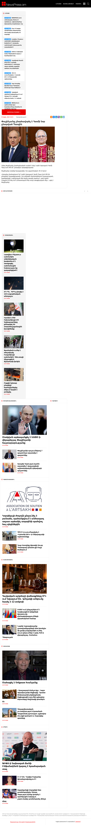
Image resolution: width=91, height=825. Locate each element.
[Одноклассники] (51, 117)
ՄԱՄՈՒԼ (78, 4)
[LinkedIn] (56, 117)
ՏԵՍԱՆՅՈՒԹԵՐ (68, 4)
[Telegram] (64, 117)
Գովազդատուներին (30, 822)
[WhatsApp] (61, 117)
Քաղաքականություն (9, 400)
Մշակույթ (6, 646)
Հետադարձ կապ (14, 822)
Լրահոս (7, 13)
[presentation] (84, 191)
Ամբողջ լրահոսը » (13, 112)
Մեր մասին (22, 822)
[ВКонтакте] (54, 117)
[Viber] (59, 117)
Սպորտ (5, 727)
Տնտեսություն (8, 559)
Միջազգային (9, 235)
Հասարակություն (21, 117)
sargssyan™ (78, 821)
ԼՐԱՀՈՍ (58, 4)
